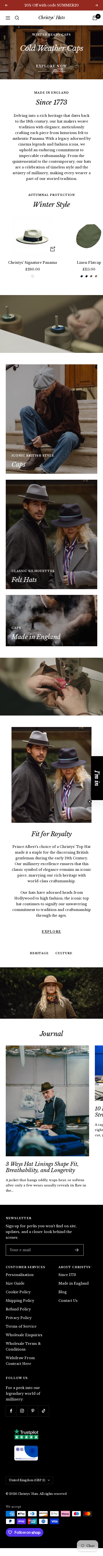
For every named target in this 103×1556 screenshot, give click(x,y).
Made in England (73, 1283)
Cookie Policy (18, 1292)
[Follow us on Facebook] (11, 1410)
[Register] (77, 1250)
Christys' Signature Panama (32, 262)
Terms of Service (21, 1326)
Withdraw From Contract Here (20, 1361)
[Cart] (94, 18)
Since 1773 (67, 1275)
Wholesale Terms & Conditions (23, 1346)
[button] (97, 778)
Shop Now (51, 52)
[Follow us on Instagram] (22, 1410)
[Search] (17, 18)
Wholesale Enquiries (24, 1335)
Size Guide (15, 1283)
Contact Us (68, 1300)
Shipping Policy (20, 1300)
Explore (51, 903)
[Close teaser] (89, 801)
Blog (62, 1292)
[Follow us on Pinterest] (32, 1410)
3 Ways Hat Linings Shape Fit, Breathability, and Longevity (42, 1167)
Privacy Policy (19, 1318)
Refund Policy (18, 1309)
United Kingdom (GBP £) (27, 1480)
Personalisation (20, 1275)
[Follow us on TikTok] (43, 1410)
